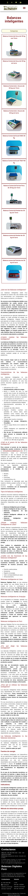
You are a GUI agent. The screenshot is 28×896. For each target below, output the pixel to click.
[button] (24, 8)
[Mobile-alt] (7, 2)
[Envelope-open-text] (20, 2)
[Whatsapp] (11, 2)
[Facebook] (16, 2)
